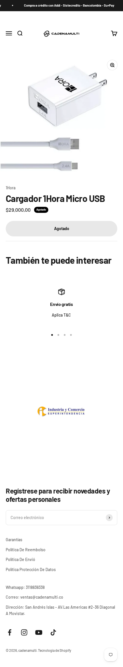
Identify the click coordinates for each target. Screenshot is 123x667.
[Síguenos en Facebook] (9, 632)
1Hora (10, 187)
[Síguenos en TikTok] (53, 632)
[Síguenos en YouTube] (39, 632)
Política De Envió (20, 559)
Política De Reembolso (25, 549)
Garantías (14, 539)
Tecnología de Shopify (54, 650)
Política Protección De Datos (31, 569)
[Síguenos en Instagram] (24, 632)
